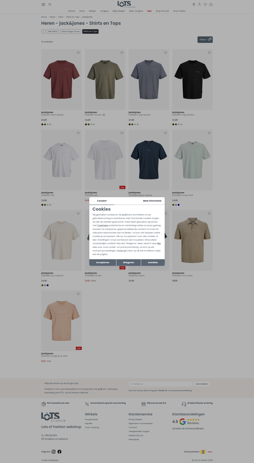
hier (159, 243)
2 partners (102, 225)
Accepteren (102, 262)
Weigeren (128, 262)
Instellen (153, 262)
